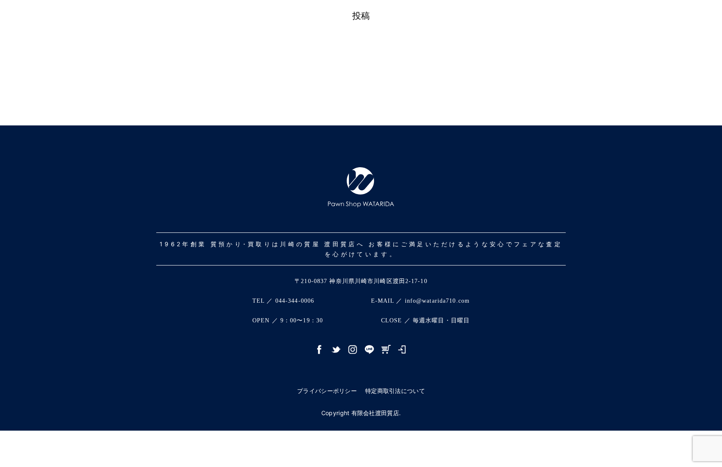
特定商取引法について (395, 390)
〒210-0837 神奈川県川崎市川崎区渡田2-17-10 (361, 281)
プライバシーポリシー (327, 390)
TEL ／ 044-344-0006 (283, 301)
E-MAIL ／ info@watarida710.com (420, 301)
